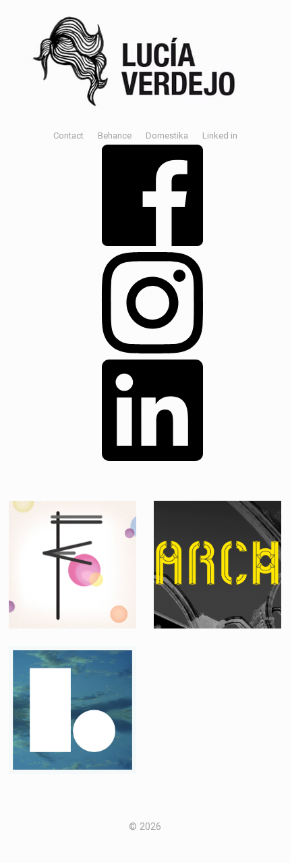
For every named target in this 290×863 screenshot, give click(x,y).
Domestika (167, 135)
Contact (68, 135)
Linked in (219, 135)
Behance (115, 135)
